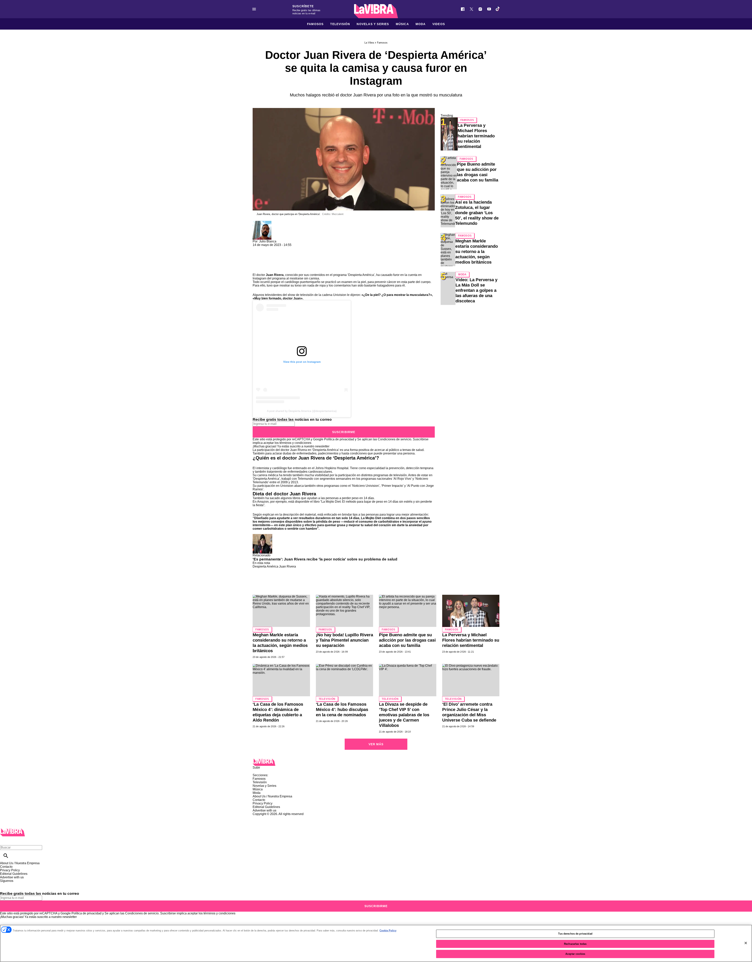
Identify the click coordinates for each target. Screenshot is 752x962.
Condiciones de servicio (394, 439)
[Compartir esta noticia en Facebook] (267, 248)
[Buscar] (6, 855)
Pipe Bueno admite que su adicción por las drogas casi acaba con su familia (407, 640)
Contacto (259, 800)
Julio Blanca (267, 241)
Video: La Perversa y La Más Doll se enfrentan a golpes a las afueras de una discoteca (476, 290)
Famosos (315, 24)
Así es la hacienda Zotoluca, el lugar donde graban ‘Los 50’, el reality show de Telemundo (477, 213)
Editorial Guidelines (266, 807)
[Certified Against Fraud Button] (267, 817)
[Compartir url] (257, 268)
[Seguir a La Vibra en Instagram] (480, 9)
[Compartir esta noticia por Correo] (285, 248)
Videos (438, 24)
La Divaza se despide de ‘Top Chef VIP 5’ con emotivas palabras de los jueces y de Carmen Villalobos (404, 715)
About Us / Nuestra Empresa (272, 796)
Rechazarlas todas (575, 943)
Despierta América (265, 566)
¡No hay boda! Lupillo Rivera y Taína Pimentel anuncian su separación (344, 640)
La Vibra (369, 42)
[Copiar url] (262, 260)
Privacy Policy (262, 803)
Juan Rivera (287, 566)
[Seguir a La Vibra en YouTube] (489, 9)
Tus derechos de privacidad (575, 933)
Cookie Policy (388, 930)
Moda (421, 24)
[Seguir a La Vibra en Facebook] (462, 9)
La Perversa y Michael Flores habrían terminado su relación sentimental (476, 136)
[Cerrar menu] (4, 840)
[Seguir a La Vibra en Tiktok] (498, 9)
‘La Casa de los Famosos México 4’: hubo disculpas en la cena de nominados (342, 709)
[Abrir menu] (254, 9)
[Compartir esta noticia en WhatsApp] (257, 248)
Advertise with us (264, 810)
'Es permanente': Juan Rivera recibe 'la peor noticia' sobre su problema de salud (325, 559)
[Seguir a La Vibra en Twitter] (471, 9)
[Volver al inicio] (12, 830)
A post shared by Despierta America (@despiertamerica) (302, 411)
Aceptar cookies (575, 953)
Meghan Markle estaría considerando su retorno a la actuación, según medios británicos (476, 251)
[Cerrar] (745, 943)
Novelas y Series (373, 24)
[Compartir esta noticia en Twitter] (276, 248)
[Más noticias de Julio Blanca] (262, 222)
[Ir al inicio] (376, 762)
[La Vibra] (376, 11)
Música (402, 24)
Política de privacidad (339, 439)
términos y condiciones (295, 442)
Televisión (340, 24)
